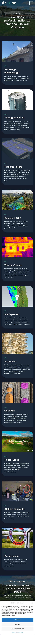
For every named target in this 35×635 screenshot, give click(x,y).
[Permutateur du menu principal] (31, 3)
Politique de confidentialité (17, 632)
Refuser (17, 624)
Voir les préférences (17, 629)
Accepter (18, 620)
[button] (32, 603)
